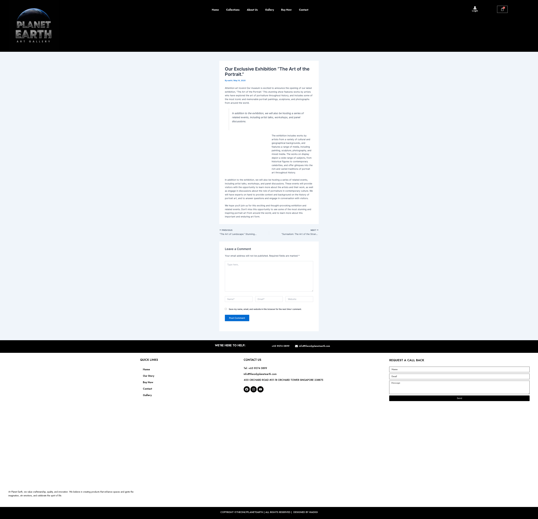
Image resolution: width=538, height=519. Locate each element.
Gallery (269, 10)
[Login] (474, 7)
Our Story (148, 376)
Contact (303, 10)
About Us (252, 10)
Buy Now (286, 10)
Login (475, 10)
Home (215, 10)
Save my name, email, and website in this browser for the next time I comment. (265, 309)
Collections (233, 10)
